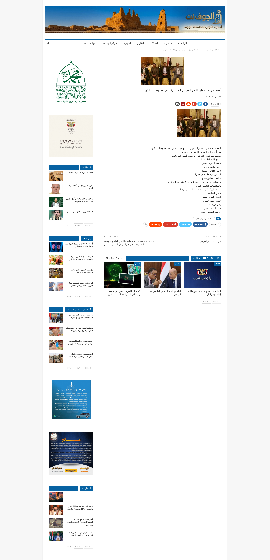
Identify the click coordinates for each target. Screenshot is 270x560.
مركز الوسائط (109, 43)
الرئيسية (182, 43)
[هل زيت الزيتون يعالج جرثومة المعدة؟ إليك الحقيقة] (56, 273)
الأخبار (169, 43)
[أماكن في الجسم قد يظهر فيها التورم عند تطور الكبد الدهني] (56, 287)
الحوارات (127, 43)
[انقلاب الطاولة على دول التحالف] (56, 176)
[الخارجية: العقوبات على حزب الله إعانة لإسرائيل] (202, 275)
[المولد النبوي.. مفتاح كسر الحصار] (56, 215)
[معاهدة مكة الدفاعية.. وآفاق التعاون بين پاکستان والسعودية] (56, 202)
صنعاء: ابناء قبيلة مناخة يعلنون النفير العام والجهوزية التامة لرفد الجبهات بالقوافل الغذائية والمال (129, 243)
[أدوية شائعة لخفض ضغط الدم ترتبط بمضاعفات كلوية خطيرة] (56, 247)
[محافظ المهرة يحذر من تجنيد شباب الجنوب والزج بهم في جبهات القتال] (56, 332)
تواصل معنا (89, 43)
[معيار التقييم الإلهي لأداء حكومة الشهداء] (56, 189)
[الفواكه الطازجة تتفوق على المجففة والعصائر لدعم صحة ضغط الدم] (56, 260)
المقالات (154, 43)
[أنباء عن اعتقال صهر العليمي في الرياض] (162, 275)
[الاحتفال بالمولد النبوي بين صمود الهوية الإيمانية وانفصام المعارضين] (122, 275)
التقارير (141, 43)
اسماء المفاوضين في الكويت (204, 219)
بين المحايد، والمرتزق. (210, 241)
